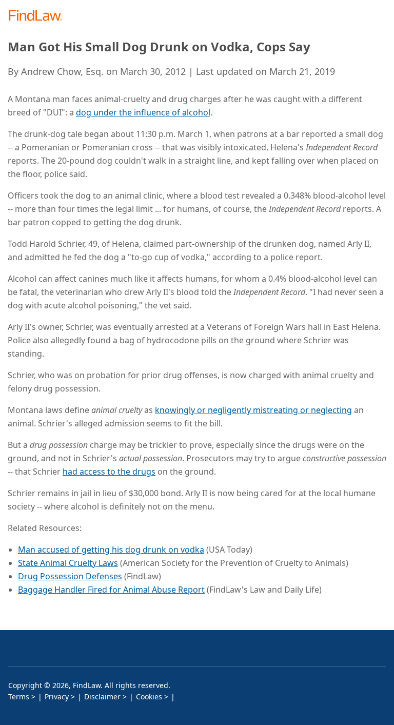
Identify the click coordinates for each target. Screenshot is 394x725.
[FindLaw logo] (38, 16)
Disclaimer (102, 696)
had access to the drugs (109, 471)
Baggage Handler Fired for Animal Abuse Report (111, 589)
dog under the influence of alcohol (143, 112)
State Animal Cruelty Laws (68, 563)
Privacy (57, 696)
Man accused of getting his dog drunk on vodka (111, 549)
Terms (18, 696)
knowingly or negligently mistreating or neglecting (253, 410)
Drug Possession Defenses (70, 576)
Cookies (149, 696)
